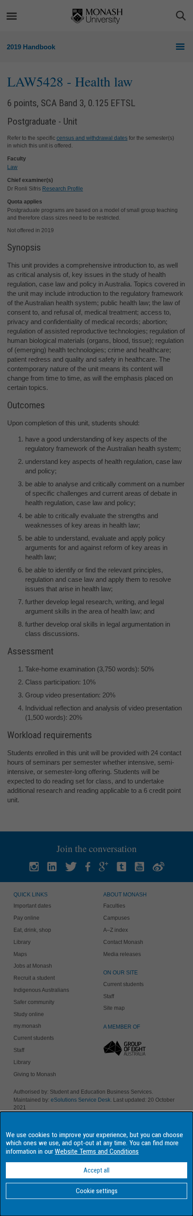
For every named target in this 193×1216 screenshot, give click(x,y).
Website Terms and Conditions (97, 1151)
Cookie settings (97, 1191)
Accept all (96, 1170)
